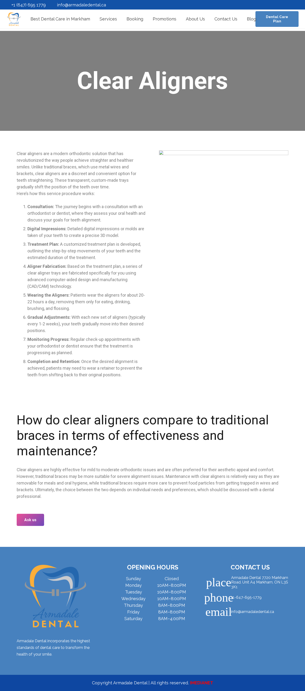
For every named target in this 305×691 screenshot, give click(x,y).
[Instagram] (235, 625)
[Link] (13, 19)
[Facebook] (220, 625)
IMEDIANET (201, 682)
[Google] (251, 625)
